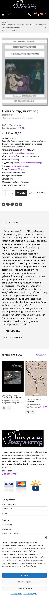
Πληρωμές (7, 529)
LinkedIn (12, 204)
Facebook (3, 204)
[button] (45, 537)
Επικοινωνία (8, 509)
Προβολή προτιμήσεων (24, 588)
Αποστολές (8, 525)
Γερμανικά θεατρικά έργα (23, 153)
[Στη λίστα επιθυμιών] (9, 412)
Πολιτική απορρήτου (30, 594)
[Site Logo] (24, 5)
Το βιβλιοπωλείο (10, 504)
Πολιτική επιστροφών (11, 533)
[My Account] (29, 14)
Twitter (8, 204)
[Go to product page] (13, 378)
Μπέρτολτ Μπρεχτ (34, 163)
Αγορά (22, 193)
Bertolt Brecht (19, 163)
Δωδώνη (15, 159)
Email (20, 204)
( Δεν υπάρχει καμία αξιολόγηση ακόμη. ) (18, 118)
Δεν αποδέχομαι (25, 582)
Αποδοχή (24, 575)
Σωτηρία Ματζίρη (21, 166)
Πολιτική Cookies (16, 594)
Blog (5, 513)
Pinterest (16, 204)
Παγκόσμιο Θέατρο (16, 169)
